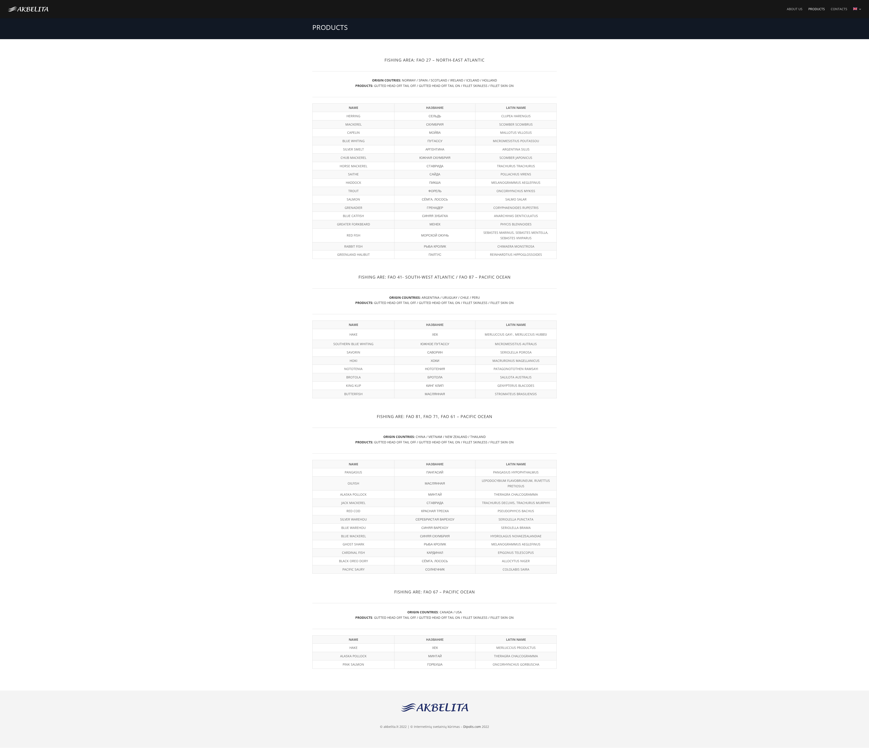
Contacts (839, 9)
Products (816, 9)
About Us (794, 9)
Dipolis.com (472, 726)
